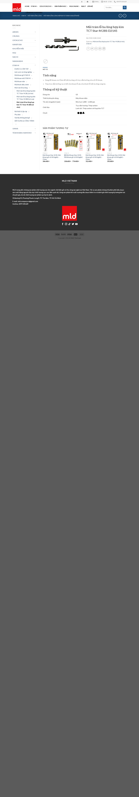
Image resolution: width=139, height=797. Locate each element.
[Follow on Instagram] (66, 224)
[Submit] (125, 7)
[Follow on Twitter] (73, 224)
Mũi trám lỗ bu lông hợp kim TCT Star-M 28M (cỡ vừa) (26, 98)
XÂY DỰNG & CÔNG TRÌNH (24, 121)
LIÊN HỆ (90, 6)
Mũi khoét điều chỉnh (22, 85)
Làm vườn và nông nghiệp (23, 72)
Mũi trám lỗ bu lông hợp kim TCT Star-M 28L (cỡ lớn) (26, 92)
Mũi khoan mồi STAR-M (23, 78)
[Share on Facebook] (88, 48)
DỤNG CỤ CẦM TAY (22, 69)
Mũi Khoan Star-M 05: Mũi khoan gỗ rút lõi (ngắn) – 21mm (52, 157)
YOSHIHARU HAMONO (22, 133)
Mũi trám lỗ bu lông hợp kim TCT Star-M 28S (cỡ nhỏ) (25, 104)
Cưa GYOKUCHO (45, 6)
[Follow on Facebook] (62, 224)
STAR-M (34, 6)
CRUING (15, 36)
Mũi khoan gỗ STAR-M (22, 75)
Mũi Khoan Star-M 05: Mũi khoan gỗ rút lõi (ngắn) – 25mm (95, 157)
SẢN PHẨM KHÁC (60, 6)
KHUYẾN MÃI (18, 49)
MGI (14, 53)
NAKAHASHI (17, 61)
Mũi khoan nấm (20, 81)
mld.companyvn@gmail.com (28, 201)
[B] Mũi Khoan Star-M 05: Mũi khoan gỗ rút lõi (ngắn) (73, 156)
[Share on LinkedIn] (104, 48)
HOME (27, 6)
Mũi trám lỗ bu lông (21, 88)
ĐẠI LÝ (83, 6)
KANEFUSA (17, 44)
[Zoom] (45, 61)
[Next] (126, 149)
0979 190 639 (23, 204)
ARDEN (15, 32)
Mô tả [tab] (45, 69)
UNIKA (15, 128)
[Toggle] (35, 32)
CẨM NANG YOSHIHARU (34, 12)
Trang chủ (16, 15)
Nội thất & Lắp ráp (21, 111)
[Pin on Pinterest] (100, 48)
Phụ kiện (18, 114)
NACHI (15, 57)
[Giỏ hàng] (87, 1)
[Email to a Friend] (96, 48)
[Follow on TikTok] (69, 224)
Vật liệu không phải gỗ (22, 118)
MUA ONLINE (74, 6)
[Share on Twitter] (92, 48)
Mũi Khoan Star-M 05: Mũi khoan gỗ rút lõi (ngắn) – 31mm (116, 157)
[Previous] (43, 149)
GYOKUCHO (17, 40)
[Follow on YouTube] (76, 224)
